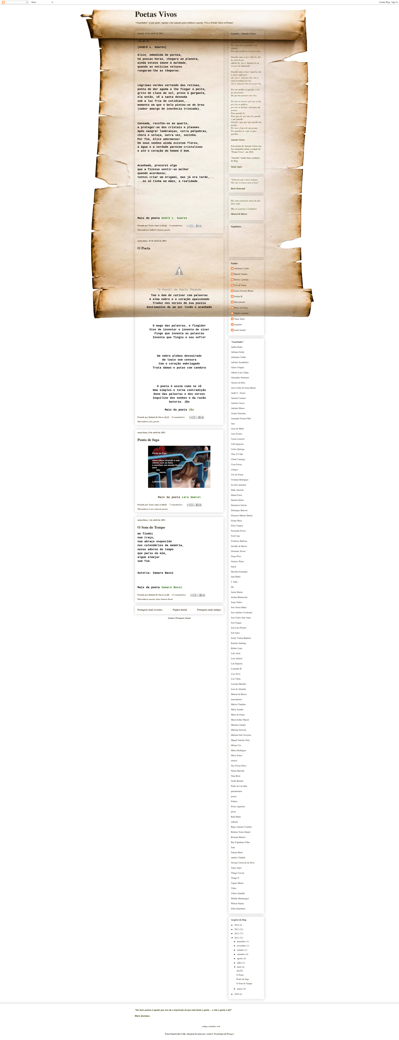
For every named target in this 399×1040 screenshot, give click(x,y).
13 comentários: (179, 594)
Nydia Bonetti (237, 780)
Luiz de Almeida (238, 689)
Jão (151, 421)
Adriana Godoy (237, 351)
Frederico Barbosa (239, 540)
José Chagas (236, 622)
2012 (236, 933)
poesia (167, 229)
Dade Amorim (237, 489)
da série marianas (238, 484)
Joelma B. (238, 296)
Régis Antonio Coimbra (241, 826)
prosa (233, 811)
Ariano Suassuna (238, 413)
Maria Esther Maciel (240, 719)
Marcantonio (239, 302)
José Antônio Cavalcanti (241, 612)
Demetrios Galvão (239, 505)
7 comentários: (176, 504)
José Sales (235, 632)
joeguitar (238, 324)
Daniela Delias (237, 500)
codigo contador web (211, 1026)
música (234, 760)
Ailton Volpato (237, 367)
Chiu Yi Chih (237, 454)
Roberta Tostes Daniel (240, 831)
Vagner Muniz (237, 883)
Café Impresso (237, 443)
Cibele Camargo (238, 459)
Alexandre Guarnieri (240, 377)
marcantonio (236, 699)
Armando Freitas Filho (241, 418)
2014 (236, 924)
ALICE (143, 40)
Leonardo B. (236, 668)
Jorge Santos (236, 602)
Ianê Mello (235, 576)
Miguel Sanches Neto (240, 740)
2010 (236, 994)
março (240, 988)
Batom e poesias (241, 279)
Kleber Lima (236, 648)
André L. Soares (156, 229)
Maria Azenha (237, 709)
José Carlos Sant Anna (241, 617)
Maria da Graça (241, 307)
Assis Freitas (236, 433)
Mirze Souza (236, 755)
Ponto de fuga (148, 439)
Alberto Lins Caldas (240, 372)
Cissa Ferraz (236, 464)
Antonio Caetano (238, 398)
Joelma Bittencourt (239, 597)
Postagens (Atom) (183, 617)
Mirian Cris (236, 745)
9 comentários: (176, 225)
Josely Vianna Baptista (241, 637)
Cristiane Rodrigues (239, 479)
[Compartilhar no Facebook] (197, 225)
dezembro (241, 941)
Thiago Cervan (237, 872)
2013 (236, 929)
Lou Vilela (235, 678)
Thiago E (235, 877)
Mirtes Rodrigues (238, 750)
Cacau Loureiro (238, 438)
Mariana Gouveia (238, 729)
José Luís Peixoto (238, 627)
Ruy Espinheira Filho (240, 842)
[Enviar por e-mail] (188, 225)
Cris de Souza (240, 285)
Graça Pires (236, 556)
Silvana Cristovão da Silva (242, 862)
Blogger (230, 1033)
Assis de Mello (237, 428)
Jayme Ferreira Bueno (243, 291)
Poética (234, 801)
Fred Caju (235, 535)
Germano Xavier (238, 551)
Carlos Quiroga (237, 449)
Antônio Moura (238, 408)
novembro (242, 945)
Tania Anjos (239, 319)
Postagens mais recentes (149, 609)
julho (239, 962)
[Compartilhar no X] (194, 225)
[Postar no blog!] (191, 225)
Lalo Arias (235, 653)
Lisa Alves (235, 673)
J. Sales (234, 581)
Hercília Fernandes (239, 571)
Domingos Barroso (239, 510)
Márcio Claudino (238, 704)
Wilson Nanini (237, 903)
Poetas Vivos (156, 13)
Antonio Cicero (238, 403)
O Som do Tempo (151, 527)
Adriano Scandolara (239, 362)
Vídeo (233, 888)
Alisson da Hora (238, 382)
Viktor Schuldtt (238, 893)
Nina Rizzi (235, 775)
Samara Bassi (167, 599)
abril (239, 966)
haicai (233, 566)
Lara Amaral (155, 508)
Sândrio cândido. (241, 313)
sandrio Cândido (238, 857)
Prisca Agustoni (238, 806)
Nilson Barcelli (237, 770)
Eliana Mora (236, 520)
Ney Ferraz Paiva (238, 765)
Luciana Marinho (238, 683)
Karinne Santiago (238, 643)
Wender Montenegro (240, 898)
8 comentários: (178, 417)
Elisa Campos (237, 525)
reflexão (234, 821)
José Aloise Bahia (238, 607)
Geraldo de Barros (239, 546)
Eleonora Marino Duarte (241, 515)
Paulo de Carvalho (239, 786)
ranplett (209, 1033)
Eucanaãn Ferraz (238, 530)
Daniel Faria (236, 495)
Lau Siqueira (236, 663)
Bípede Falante (240, 274)
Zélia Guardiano (238, 908)
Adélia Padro (237, 346)
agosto (240, 958)
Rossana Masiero (238, 837)
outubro (241, 949)
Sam (158, 599)
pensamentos (236, 791)
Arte (233, 423)
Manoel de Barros (239, 694)
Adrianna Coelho (241, 268)
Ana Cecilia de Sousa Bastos (243, 387)
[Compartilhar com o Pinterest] (200, 225)
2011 (236, 937)
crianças (234, 469)
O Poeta (143, 248)
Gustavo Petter (237, 561)
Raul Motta (236, 816)
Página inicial (180, 609)
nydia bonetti (240, 330)
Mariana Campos (238, 724)
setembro (241, 954)
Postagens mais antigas (209, 609)
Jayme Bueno (237, 592)
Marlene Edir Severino (241, 734)
